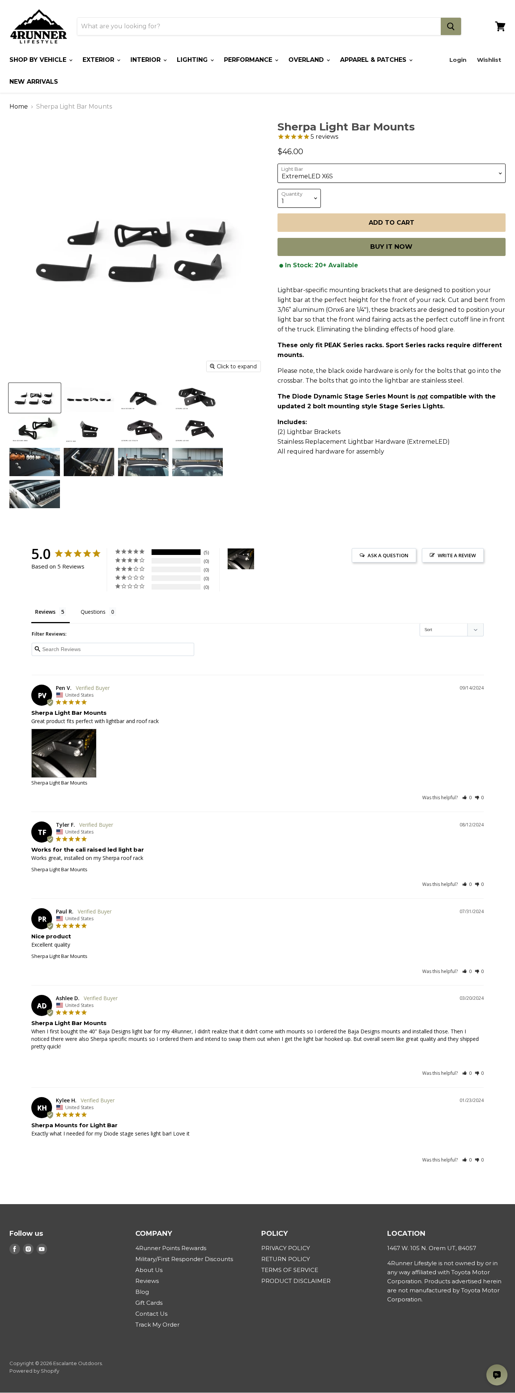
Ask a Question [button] (388, 555)
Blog (142, 1291)
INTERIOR (146, 59)
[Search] (451, 26)
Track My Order (157, 1324)
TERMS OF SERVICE (289, 1269)
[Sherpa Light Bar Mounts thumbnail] (35, 398)
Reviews (147, 1280)
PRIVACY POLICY (285, 1248)
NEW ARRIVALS (33, 81)
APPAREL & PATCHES (374, 59)
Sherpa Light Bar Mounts (59, 782)
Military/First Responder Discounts (184, 1259)
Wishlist (489, 59)
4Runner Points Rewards (170, 1248)
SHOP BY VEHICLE (38, 59)
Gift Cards (148, 1302)
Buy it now (391, 247)
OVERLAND (307, 59)
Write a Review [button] (457, 555)
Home (18, 106)
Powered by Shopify (34, 1371)
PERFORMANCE (249, 59)
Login (457, 59)
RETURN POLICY (285, 1259)
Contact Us (151, 1313)
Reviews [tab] (45, 611)
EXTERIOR (99, 59)
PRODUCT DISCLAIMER (296, 1280)
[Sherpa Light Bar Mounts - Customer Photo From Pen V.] (241, 559)
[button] (467, 797)
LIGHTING (193, 59)
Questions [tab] (93, 611)
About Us (148, 1269)
